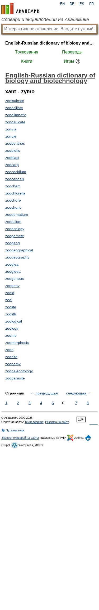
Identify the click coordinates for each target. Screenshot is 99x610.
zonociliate (14, 108)
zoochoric (13, 207)
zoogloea (13, 271)
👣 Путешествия (12, 430)
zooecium (13, 221)
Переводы (72, 52)
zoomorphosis (17, 342)
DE (72, 4)
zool (8, 300)
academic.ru (20, 8)
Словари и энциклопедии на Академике (45, 19)
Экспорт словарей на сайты (20, 437)
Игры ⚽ (72, 61)
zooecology (14, 229)
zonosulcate (15, 122)
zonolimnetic (15, 115)
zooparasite (15, 378)
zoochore (13, 200)
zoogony (12, 286)
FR (91, 4)
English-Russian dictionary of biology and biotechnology (49, 43)
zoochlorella (15, 193)
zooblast (12, 157)
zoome (11, 335)
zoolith (10, 314)
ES (81, 4)
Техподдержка (34, 421)
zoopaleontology (19, 371)
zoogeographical (19, 250)
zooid (9, 293)
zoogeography (17, 257)
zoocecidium (15, 172)
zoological (13, 321)
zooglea (11, 264)
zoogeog (12, 243)
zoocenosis (14, 179)
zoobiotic (12, 150)
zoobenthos (15, 143)
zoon (9, 350)
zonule (10, 136)
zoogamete (14, 236)
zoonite (11, 357)
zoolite (10, 307)
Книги (26, 61)
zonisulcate (14, 101)
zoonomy (13, 364)
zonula (10, 129)
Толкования (26, 52)
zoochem (13, 186)
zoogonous (14, 278)
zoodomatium (16, 214)
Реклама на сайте (57, 421)
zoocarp (12, 165)
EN (62, 4)
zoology (11, 328)
